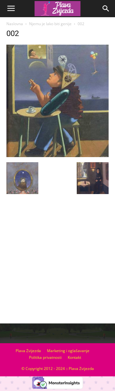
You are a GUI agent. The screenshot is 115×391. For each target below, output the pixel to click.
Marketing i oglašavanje (68, 350)
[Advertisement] (57, 261)
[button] (106, 8)
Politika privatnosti (45, 357)
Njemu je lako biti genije (50, 23)
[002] (57, 155)
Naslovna (14, 23)
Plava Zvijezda (28, 350)
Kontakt (74, 357)
